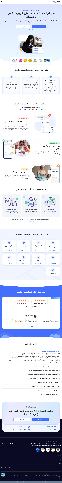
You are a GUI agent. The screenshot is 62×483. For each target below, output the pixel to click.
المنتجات (59, 463)
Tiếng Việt (58, 472)
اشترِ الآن (23, 27)
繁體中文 (57, 466)
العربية (58, 478)
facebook (4, 467)
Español (57, 455)
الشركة (59, 456)
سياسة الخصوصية (15, 481)
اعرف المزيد (53, 250)
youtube (1, 467)
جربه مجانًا (39, 27)
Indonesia (58, 474)
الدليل (32, 29)
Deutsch (57, 453)
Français (57, 457)
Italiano (57, 459)
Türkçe (57, 470)
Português (58, 461)
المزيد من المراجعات (32, 331)
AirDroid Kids (13, 211)
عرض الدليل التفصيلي (31, 222)
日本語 (58, 462)
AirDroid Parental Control (50, 211)
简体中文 (57, 464)
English (57, 451)
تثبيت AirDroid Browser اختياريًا (25, 219)
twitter (6, 467)
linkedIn (9, 467)
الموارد (59, 459)
